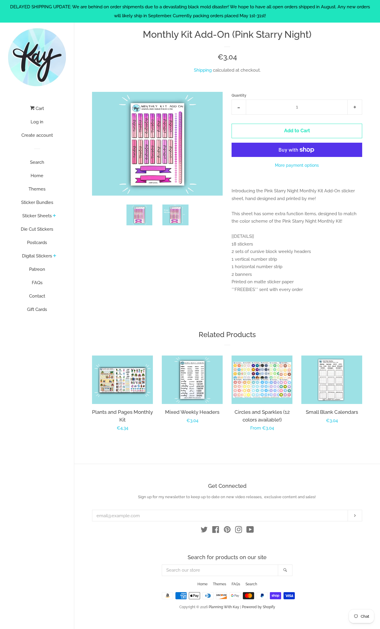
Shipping (203, 70)
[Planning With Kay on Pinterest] (227, 531)
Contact (37, 296)
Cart (39, 108)
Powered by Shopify (258, 607)
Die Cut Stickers (37, 229)
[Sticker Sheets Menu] (54, 216)
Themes (36, 189)
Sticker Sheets (37, 215)
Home (37, 175)
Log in (37, 122)
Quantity (239, 95)
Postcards (37, 242)
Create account (37, 135)
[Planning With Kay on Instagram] (238, 531)
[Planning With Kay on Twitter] (204, 531)
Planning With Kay (224, 607)
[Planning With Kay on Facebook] (215, 531)
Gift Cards (37, 309)
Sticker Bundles (37, 202)
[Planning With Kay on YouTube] (250, 531)
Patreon (37, 269)
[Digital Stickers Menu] (55, 256)
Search (37, 162)
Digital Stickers (37, 256)
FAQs (37, 282)
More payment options (297, 165)
